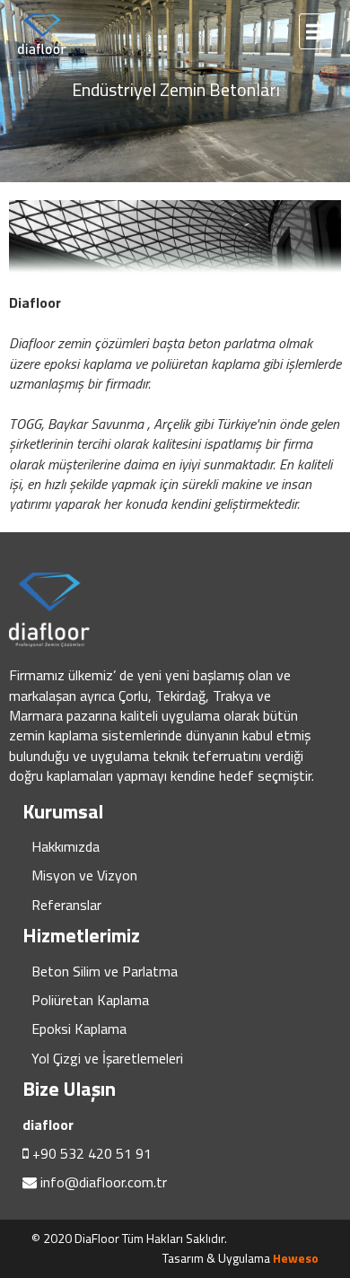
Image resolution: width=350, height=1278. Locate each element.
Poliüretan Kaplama (90, 1000)
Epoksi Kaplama (79, 1028)
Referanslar (66, 904)
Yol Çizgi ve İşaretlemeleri (107, 1058)
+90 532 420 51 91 (92, 1153)
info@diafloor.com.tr (103, 1182)
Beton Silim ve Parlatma (104, 971)
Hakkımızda (65, 846)
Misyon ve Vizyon (84, 875)
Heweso (296, 1257)
